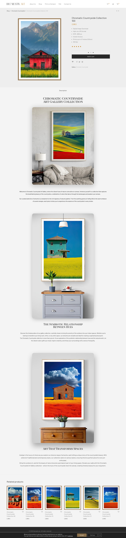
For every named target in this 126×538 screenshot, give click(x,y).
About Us (33, 4)
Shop (40, 4)
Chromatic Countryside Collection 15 (49, 514)
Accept (82, 535)
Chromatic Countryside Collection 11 (106, 514)
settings (70, 536)
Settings (92, 535)
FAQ (60, 4)
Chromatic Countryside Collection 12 (87, 514)
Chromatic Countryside (18, 11)
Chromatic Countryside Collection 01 (68, 514)
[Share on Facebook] (76, 62)
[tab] (63, 90)
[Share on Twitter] (79, 62)
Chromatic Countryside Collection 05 (30, 514)
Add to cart (90, 56)
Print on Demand (50, 4)
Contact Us (67, 4)
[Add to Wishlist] (73, 62)
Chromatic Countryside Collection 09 (11, 514)
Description (63, 90)
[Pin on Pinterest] (82, 62)
